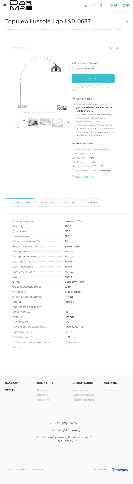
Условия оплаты (82, 390)
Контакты (42, 394)
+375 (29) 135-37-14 (67, 423)
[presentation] (10, 122)
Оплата (70, 202)
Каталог (11, 383)
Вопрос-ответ (112, 390)
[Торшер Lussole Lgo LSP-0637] (39, 82)
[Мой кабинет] (101, 5)
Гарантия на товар (84, 399)
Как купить (48, 202)
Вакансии (43, 390)
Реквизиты (43, 399)
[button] (25, 112)
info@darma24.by (69, 430)
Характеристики (20, 202)
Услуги (10, 390)
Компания (45, 383)
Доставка (91, 202)
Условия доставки (83, 394)
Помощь (110, 383)
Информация (83, 383)
